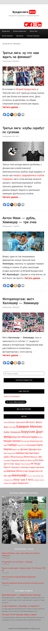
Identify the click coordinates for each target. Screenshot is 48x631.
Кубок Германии (7, 36)
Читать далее (11, 107)
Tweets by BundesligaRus (12, 396)
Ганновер (31, 444)
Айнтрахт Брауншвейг (16, 422)
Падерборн (15, 460)
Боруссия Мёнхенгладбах (24, 436)
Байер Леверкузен (12, 432)
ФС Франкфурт (14, 467)
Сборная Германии (33, 36)
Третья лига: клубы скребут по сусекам (23, 130)
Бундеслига (24, 11)
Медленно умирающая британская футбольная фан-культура (23, 583)
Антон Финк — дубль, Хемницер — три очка (19, 220)
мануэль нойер (31, 476)
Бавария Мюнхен (29, 426)
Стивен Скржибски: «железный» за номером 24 (20, 606)
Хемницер (24, 467)
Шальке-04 (13, 470)
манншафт (19, 475)
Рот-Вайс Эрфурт (14, 464)
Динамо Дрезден (28, 449)
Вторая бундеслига (19, 31)
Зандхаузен (11, 453)
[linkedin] (39, 24)
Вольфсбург (25, 441)
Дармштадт (16, 449)
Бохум (40, 437)
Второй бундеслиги (26, 89)
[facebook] (31, 24)
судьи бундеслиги (20, 483)
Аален (6, 422)
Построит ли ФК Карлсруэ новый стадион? (19, 615)
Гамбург (12, 445)
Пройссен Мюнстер (27, 460)
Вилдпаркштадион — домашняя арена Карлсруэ (21, 595)
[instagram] (35, 24)
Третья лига (33, 31)
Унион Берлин (25, 464)
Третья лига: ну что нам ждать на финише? (20, 55)
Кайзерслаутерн (25, 453)
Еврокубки (19, 36)
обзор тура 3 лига (23, 479)
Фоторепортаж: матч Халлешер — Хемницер (20, 301)
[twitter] (26, 24)
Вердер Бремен (12, 440)
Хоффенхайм (34, 467)
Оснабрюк (7, 460)
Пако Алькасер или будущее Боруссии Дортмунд (18, 577)
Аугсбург (12, 427)
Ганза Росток (21, 445)
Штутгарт (23, 470)
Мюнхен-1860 (36, 456)
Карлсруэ (20, 456)
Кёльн (27, 456)
